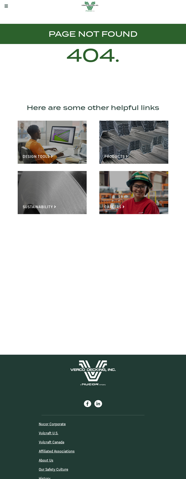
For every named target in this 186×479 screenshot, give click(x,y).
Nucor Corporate (52, 424)
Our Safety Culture (53, 470)
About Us (46, 460)
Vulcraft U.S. (48, 433)
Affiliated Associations (57, 451)
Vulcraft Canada (51, 442)
